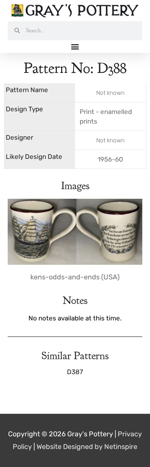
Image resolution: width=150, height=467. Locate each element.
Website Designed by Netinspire (87, 446)
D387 (75, 372)
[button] (75, 46)
